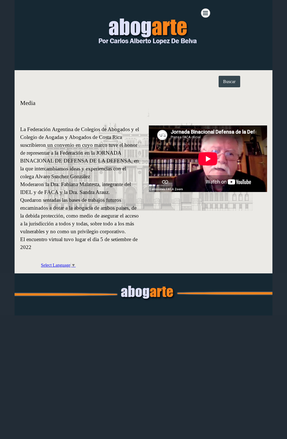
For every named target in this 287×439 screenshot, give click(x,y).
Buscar (229, 81)
